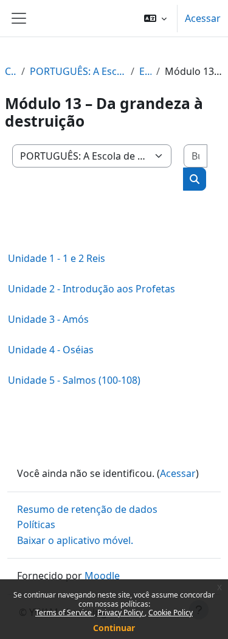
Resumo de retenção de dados (87, 509)
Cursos (10, 71)
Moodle (102, 575)
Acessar (203, 18)
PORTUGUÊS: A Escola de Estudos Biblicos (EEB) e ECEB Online (78, 71)
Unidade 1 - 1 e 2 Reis (56, 258)
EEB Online (145, 71)
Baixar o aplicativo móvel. (75, 540)
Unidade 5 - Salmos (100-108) (74, 380)
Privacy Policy (121, 612)
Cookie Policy (170, 612)
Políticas (36, 524)
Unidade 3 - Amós (48, 319)
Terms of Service (64, 612)
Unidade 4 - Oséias (51, 349)
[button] (155, 18)
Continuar (114, 628)
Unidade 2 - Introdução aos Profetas (91, 288)
